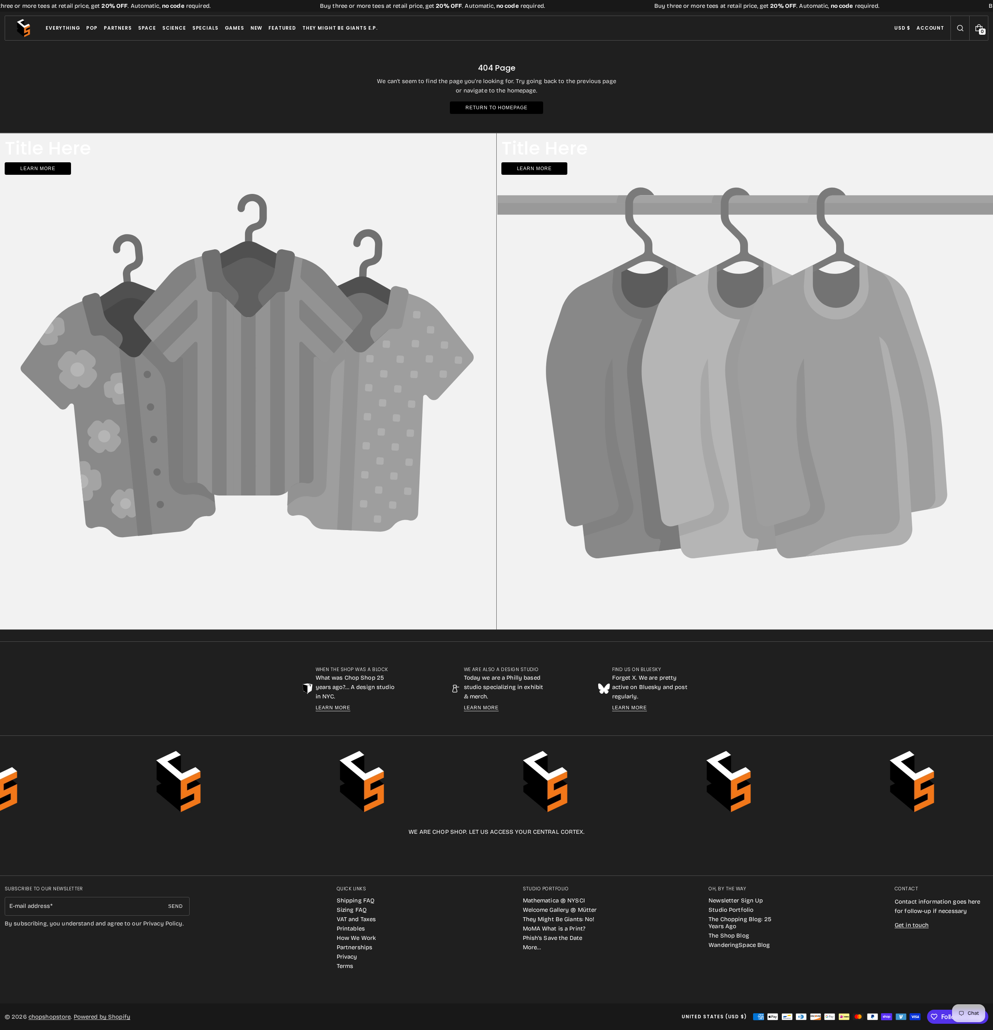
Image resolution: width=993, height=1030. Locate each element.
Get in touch (912, 925)
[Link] (496, 6)
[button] (960, 28)
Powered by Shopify (102, 1016)
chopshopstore (49, 1016)
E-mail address (29, 905)
